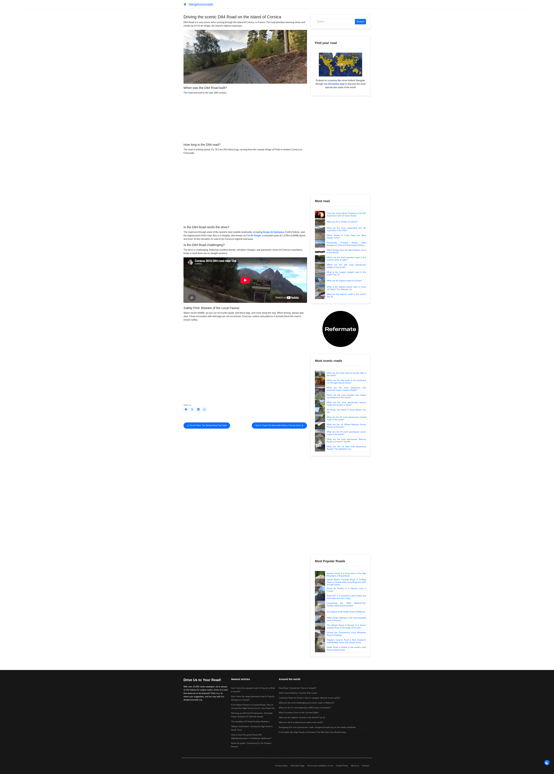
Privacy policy (281, 765)
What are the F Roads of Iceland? (342, 222)
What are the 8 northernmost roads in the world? (301, 722)
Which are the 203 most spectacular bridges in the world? (346, 266)
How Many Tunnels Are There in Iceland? (297, 688)
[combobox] (335, 21)
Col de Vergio (253, 235)
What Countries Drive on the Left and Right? (299, 712)
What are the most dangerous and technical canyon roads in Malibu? (346, 388)
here (218, 693)
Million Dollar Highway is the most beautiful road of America (346, 619)
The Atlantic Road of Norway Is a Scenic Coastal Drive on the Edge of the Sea (346, 626)
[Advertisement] (245, 118)
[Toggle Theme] (547, 762)
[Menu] (186, 4)
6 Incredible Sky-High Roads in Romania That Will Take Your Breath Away (312, 732)
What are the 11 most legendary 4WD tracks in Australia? (305, 707)
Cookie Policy (342, 765)
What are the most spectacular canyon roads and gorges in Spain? (346, 403)
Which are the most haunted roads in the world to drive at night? (346, 258)
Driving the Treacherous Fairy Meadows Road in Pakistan (346, 633)
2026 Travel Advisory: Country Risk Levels (298, 693)
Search (360, 21)
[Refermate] (340, 328)
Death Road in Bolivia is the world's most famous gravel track (346, 648)
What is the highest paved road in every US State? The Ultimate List (346, 288)
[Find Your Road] (340, 64)
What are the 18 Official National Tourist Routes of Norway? (346, 425)
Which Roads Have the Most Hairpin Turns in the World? (346, 251)
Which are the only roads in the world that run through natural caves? (346, 381)
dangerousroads (201, 4)
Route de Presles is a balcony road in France (346, 589)
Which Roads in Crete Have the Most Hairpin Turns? (346, 236)
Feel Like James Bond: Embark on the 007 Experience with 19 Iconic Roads (346, 214)
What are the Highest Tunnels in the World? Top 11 (302, 717)
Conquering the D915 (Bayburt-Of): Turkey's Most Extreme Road (346, 604)
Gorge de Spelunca (273, 232)
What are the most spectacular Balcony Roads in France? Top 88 (346, 440)
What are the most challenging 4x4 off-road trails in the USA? (346, 229)
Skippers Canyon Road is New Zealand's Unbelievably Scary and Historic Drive (346, 641)
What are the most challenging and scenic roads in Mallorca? (306, 703)
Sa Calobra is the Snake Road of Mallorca (346, 612)
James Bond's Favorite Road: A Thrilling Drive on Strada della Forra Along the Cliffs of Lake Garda (346, 582)
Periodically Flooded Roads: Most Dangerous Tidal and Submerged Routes (346, 244)
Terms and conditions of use (320, 765)
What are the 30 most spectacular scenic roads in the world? (346, 433)
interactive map (336, 84)
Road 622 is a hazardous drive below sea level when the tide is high (346, 597)
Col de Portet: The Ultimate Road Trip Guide (208, 425)
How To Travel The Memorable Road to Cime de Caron (278, 425)
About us (355, 765)
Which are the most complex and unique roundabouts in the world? (346, 396)
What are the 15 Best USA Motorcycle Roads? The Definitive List (346, 447)
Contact (365, 765)
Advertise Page (297, 765)
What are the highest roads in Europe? (344, 280)
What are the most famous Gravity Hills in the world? (346, 374)
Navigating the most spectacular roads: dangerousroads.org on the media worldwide (317, 727)
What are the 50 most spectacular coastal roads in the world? (346, 418)
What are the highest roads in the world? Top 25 (346, 295)
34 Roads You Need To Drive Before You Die (346, 411)
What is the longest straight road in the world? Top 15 (346, 273)
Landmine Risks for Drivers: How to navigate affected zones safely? (309, 698)
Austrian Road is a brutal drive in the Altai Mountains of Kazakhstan (346, 574)
